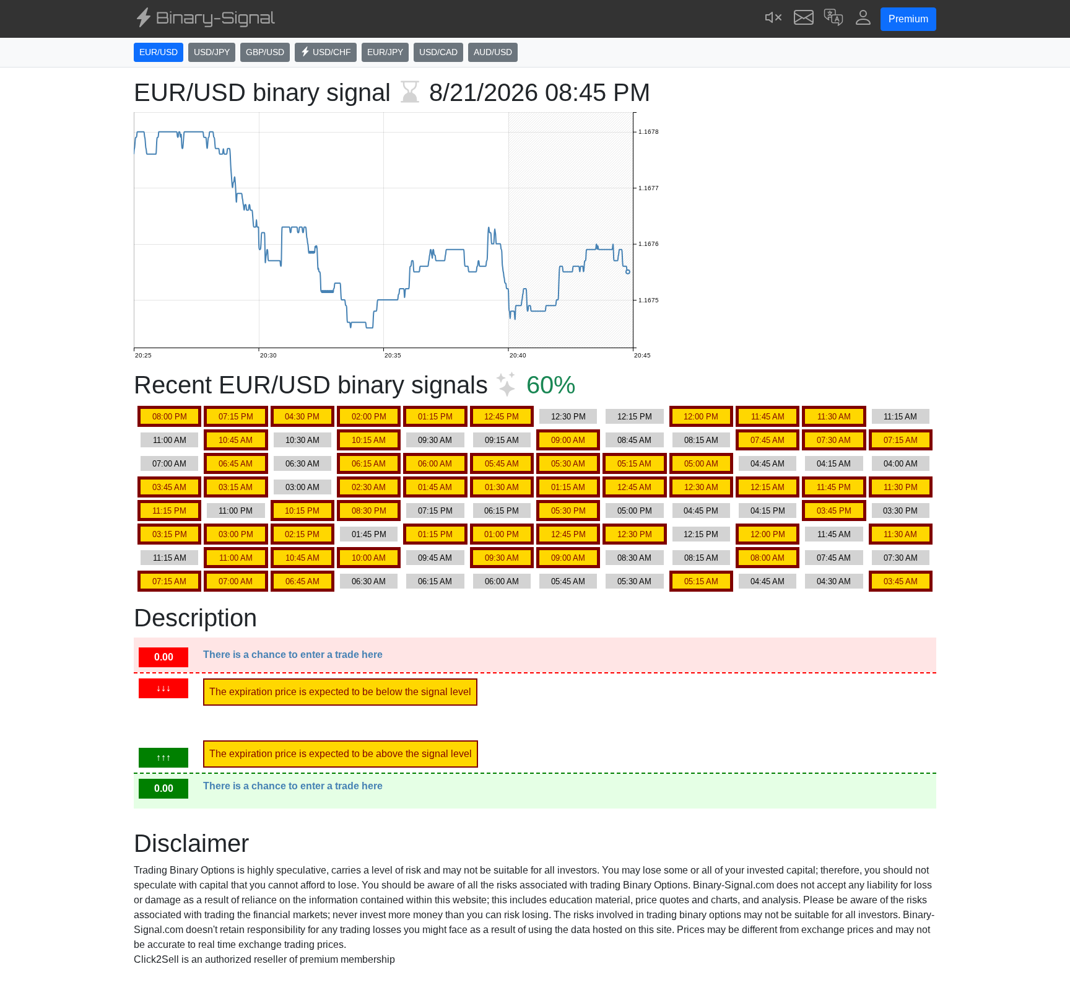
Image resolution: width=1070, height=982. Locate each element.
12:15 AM (767, 487)
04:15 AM (834, 463)
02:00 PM (369, 416)
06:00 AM (435, 463)
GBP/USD (265, 52)
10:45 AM (236, 440)
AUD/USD (493, 52)
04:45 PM (701, 510)
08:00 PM (169, 416)
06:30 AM (302, 463)
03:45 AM (169, 487)
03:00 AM (302, 487)
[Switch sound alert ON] (774, 18)
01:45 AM (435, 487)
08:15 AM (701, 440)
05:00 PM (634, 510)
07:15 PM (236, 416)
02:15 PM (302, 534)
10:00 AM (369, 558)
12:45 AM (634, 487)
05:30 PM (568, 510)
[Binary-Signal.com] (204, 19)
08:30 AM (634, 558)
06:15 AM (369, 463)
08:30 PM (369, 510)
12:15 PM (634, 416)
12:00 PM (701, 416)
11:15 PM (169, 510)
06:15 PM (501, 510)
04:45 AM (767, 463)
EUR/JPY (385, 52)
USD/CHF (330, 52)
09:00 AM (568, 440)
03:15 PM (169, 534)
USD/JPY (212, 52)
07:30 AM (834, 440)
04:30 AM (834, 581)
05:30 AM (568, 463)
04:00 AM (901, 463)
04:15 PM (767, 510)
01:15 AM (568, 487)
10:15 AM (369, 440)
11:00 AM (169, 440)
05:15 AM (634, 463)
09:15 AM (502, 440)
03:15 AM (236, 487)
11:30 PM (901, 487)
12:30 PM (568, 416)
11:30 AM (834, 416)
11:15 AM (900, 416)
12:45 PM (501, 416)
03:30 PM (900, 510)
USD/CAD (438, 52)
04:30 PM (302, 416)
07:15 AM (901, 440)
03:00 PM (236, 534)
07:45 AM (767, 440)
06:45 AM (236, 463)
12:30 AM (701, 487)
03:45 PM (834, 510)
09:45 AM (435, 558)
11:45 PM (834, 487)
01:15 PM (435, 416)
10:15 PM (302, 510)
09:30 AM (435, 440)
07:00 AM (169, 463)
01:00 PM (501, 534)
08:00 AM (767, 558)
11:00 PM (236, 510)
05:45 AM (502, 463)
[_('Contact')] (804, 18)
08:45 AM (634, 440)
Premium (908, 19)
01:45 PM (369, 534)
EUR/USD (158, 52)
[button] (833, 18)
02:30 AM (369, 487)
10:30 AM (302, 440)
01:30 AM (502, 487)
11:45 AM (768, 416)
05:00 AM (701, 463)
